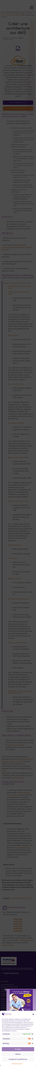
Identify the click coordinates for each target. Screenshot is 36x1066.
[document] (18, 533)
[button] (33, 1014)
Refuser (18, 1054)
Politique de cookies (17, 1063)
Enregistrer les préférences (18, 1059)
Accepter (18, 1049)
